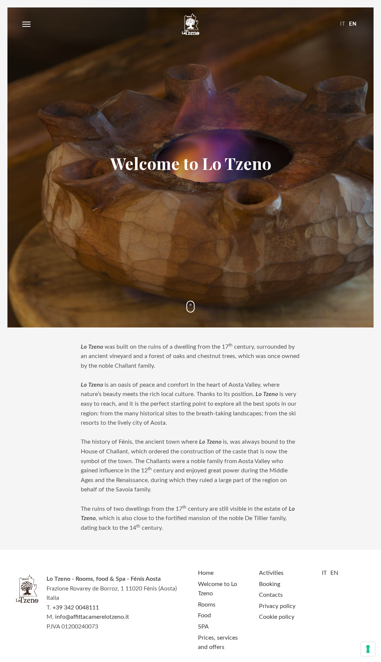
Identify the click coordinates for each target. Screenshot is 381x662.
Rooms (206, 605)
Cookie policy (276, 617)
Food (204, 615)
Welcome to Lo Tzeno (190, 24)
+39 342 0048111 (75, 608)
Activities (271, 573)
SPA (203, 627)
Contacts (271, 595)
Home (206, 573)
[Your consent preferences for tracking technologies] (368, 649)
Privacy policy (277, 606)
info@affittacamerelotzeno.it (92, 617)
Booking (269, 584)
